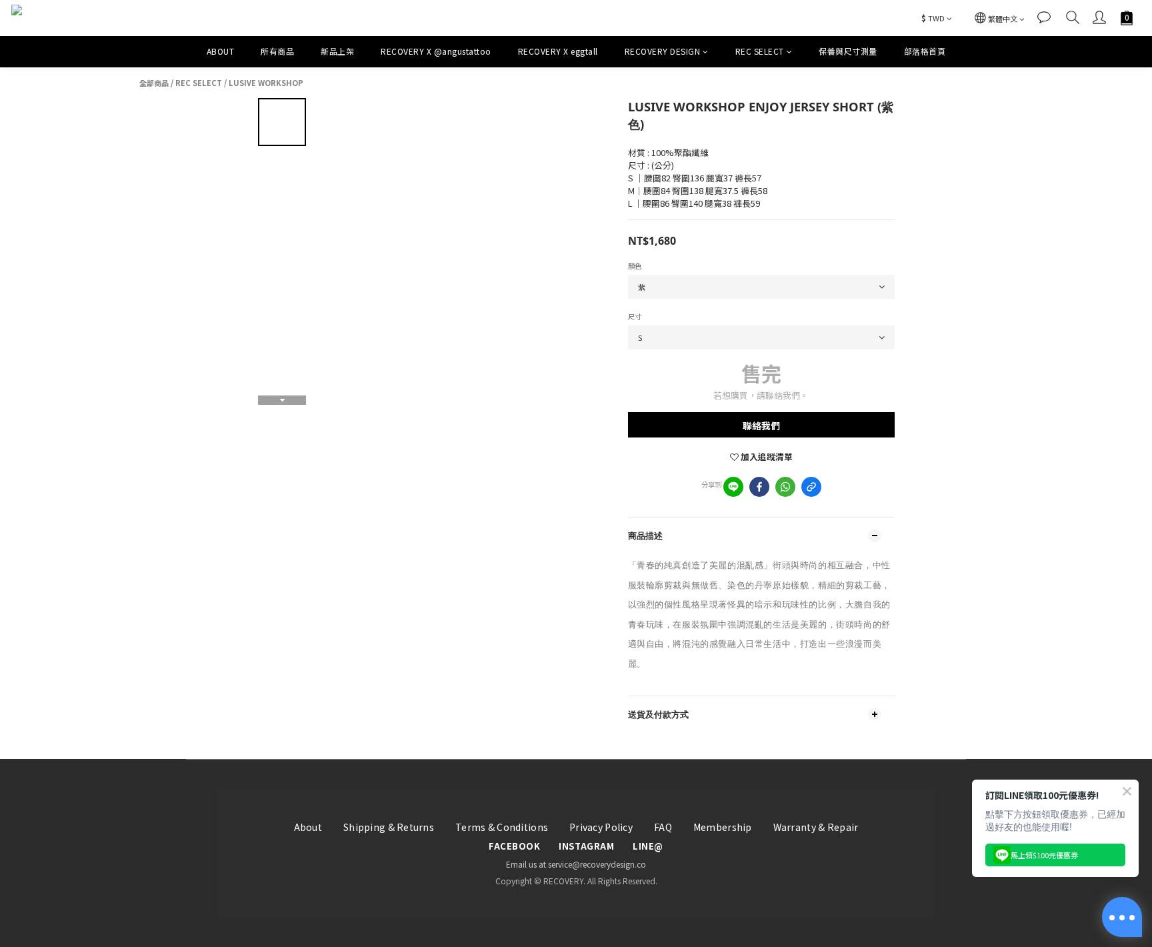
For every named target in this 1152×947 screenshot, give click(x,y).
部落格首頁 (925, 51)
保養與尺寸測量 (848, 51)
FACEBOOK (514, 846)
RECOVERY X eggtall (558, 51)
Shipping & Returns (388, 827)
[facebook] (759, 487)
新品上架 (337, 51)
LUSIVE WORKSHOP (266, 82)
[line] (733, 487)
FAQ (663, 827)
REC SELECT (759, 51)
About (308, 827)
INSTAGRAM (586, 846)
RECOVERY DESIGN (663, 51)
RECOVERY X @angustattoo (436, 51)
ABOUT (221, 51)
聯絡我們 (761, 425)
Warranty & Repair (816, 827)
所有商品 (277, 51)
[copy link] (811, 487)
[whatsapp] (785, 487)
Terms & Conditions (501, 827)
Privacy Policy (601, 827)
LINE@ (648, 846)
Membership (722, 827)
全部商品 (154, 82)
